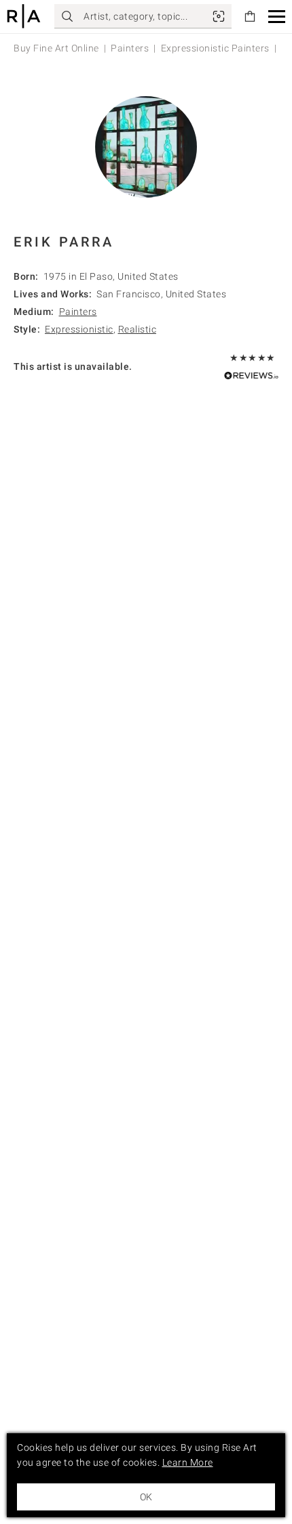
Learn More (187, 1462)
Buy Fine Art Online (56, 48)
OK (146, 1496)
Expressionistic (79, 329)
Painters (130, 48)
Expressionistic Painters (215, 48)
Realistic (137, 329)
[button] (276, 16)
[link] (219, 16)
